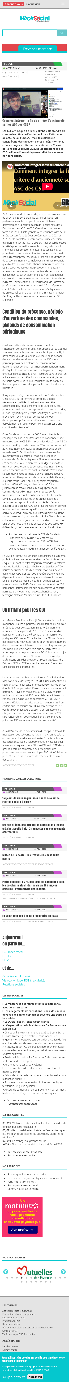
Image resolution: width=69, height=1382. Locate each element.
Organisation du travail (13, 1317)
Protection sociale (11, 1321)
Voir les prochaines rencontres (25, 1151)
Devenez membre (37, 49)
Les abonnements (11, 1346)
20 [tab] (50, 1281)
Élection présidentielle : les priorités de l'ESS (37, 1144)
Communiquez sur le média (23, 1188)
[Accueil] (34, 18)
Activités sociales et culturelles (18, 765)
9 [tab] (45, 1277)
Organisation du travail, (16, 976)
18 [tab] (41, 1281)
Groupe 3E (21, 72)
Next (63, 1272)
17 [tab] (36, 1281)
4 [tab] (21, 1277)
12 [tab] (60, 1277)
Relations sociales (43, 864)
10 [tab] (50, 1277)
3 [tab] (16, 1277)
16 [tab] (31, 1281)
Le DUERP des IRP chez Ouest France (26, 1021)
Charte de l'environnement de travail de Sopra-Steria (34, 1032)
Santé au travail (10, 1331)
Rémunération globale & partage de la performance (27, 1327)
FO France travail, (13, 952)
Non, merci (35, 1376)
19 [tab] (45, 1281)
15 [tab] (26, 1281)
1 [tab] (7, 1277)
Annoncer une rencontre (21, 1155)
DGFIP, (6, 956)
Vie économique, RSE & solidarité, (23, 980)
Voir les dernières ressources (24, 1100)
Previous (5, 1272)
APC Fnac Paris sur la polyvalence (23, 1064)
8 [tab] (41, 1277)
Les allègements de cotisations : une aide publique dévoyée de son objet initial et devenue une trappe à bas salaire (34, 1014)
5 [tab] (26, 1277)
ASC (15, 76)
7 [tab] (36, 1277)
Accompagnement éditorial (23, 1185)
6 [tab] (31, 1277)
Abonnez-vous (14, 4)
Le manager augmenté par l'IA (29, 1141)
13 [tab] (65, 1277)
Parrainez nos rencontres (22, 1181)
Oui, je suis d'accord (14, 1376)
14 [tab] (21, 1281)
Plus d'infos (42, 1369)
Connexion (33, 4)
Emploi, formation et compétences (19, 898)
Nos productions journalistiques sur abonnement (35, 1178)
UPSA (5, 960)
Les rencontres (9, 1349)
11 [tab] (55, 1277)
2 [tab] (12, 1277)
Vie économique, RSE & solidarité (18, 1334)
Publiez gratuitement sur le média (27, 1174)
